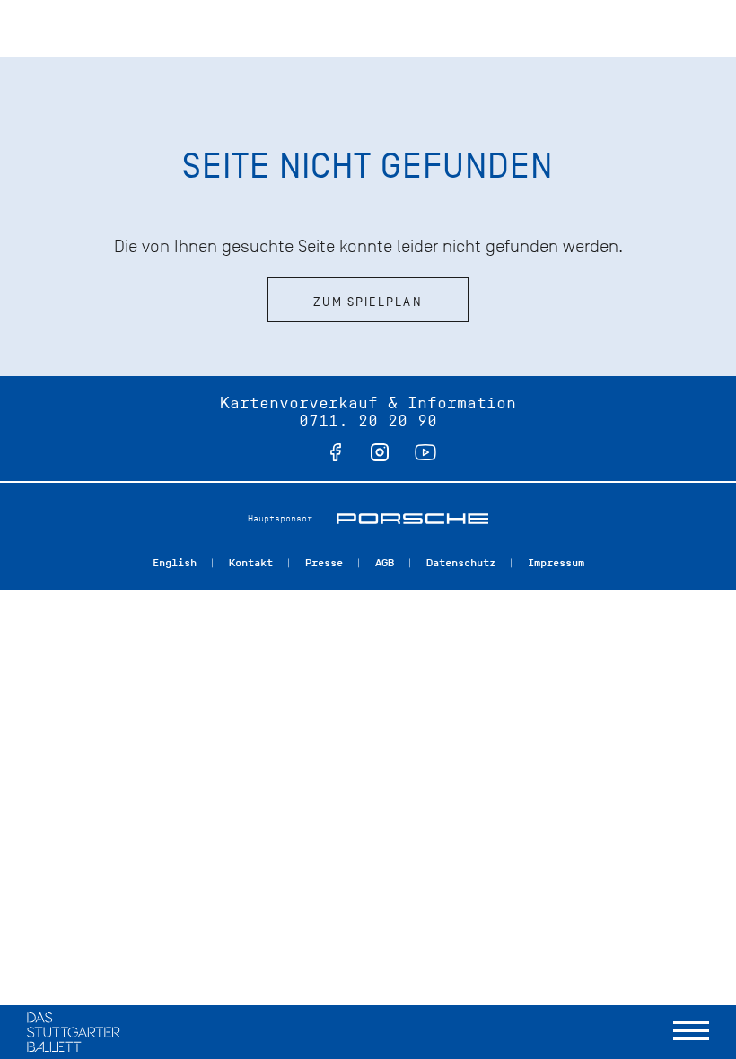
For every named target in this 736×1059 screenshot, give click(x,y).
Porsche (412, 519)
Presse (324, 562)
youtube (425, 452)
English (175, 562)
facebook (336, 452)
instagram (380, 452)
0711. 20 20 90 (368, 421)
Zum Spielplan (367, 302)
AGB (384, 562)
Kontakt (251, 562)
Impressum (556, 562)
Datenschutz (460, 562)
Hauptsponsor (280, 518)
